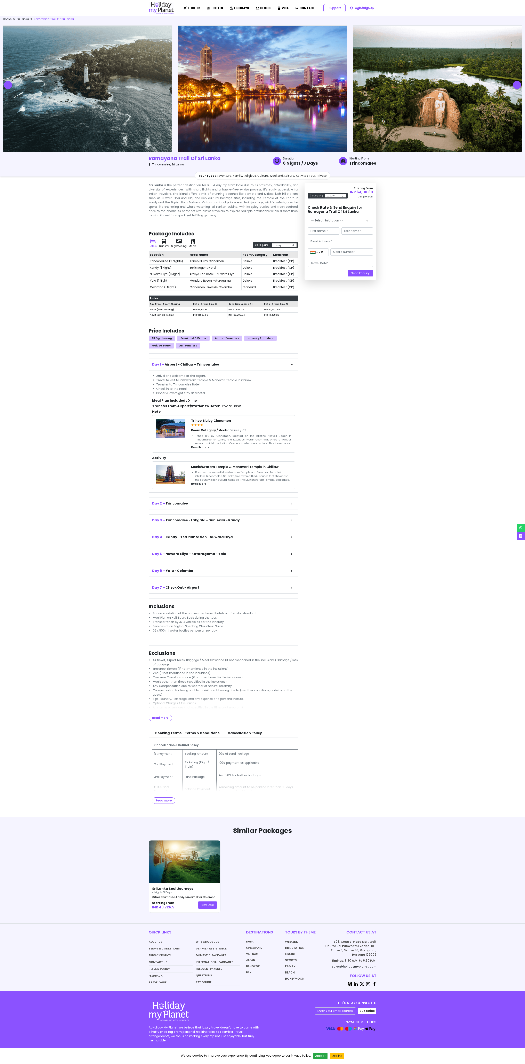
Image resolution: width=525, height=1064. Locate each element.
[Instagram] (368, 984)
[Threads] (350, 984)
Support (334, 8)
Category (261, 245)
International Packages (214, 962)
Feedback (156, 976)
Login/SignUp (363, 8)
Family (290, 966)
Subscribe (367, 1011)
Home (7, 19)
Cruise (290, 954)
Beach (290, 972)
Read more (160, 718)
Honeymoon (294, 979)
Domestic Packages (211, 955)
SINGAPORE (254, 948)
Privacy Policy (160, 955)
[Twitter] (362, 984)
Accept (320, 1056)
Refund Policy (159, 969)
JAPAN (250, 960)
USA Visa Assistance (211, 948)
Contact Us (158, 962)
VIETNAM (252, 954)
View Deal (207, 905)
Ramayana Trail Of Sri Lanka (54, 19)
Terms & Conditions (164, 948)
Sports (291, 960)
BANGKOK (253, 966)
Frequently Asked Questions (209, 972)
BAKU (249, 972)
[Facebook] (374, 984)
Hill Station (294, 948)
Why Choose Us (207, 942)
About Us (155, 942)
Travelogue (158, 982)
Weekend (291, 942)
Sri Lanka (23, 19)
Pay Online (203, 982)
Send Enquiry (360, 273)
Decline (337, 1056)
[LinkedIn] (356, 984)
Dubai (250, 942)
